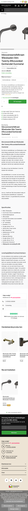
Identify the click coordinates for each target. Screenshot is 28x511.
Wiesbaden (4, 52)
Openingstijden (16, 297)
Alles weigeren (21, 505)
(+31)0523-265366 (10, 301)
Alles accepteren (8, 505)
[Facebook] (7, 480)
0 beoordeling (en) (11, 68)
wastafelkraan (11, 150)
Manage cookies (14, 509)
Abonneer (14, 432)
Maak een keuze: (7, 76)
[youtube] (21, 480)
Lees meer (8, 94)
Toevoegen (18, 101)
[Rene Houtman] (6, 6)
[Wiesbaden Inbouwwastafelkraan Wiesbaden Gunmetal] (10, 384)
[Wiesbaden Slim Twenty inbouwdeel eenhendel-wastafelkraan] (10, 341)
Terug (4, 13)
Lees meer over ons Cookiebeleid (14, 501)
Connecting (8, 305)
